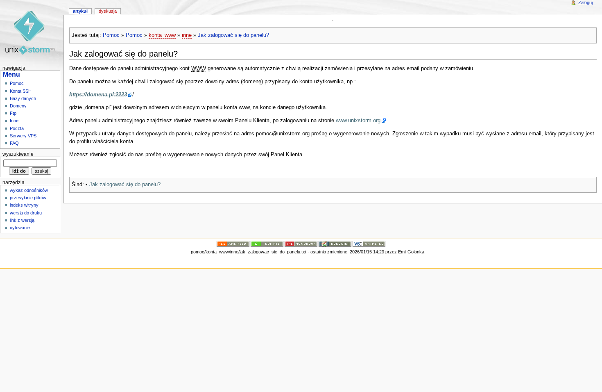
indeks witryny (24, 205)
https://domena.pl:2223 (98, 95)
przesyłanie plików (28, 197)
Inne (14, 120)
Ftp (13, 113)
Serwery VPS (23, 135)
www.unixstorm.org (358, 120)
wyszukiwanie (18, 154)
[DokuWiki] (335, 243)
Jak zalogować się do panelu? (233, 35)
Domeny (18, 105)
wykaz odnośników (29, 190)
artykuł (80, 11)
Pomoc (111, 35)
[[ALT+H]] (31, 32)
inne (187, 35)
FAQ (14, 143)
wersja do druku (26, 212)
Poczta (17, 128)
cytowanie (20, 227)
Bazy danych (23, 98)
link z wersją (22, 220)
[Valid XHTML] (369, 243)
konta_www (162, 35)
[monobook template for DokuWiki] (301, 243)
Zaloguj (585, 2)
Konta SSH (21, 91)
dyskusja (108, 11)
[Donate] (267, 243)
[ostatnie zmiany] (233, 243)
